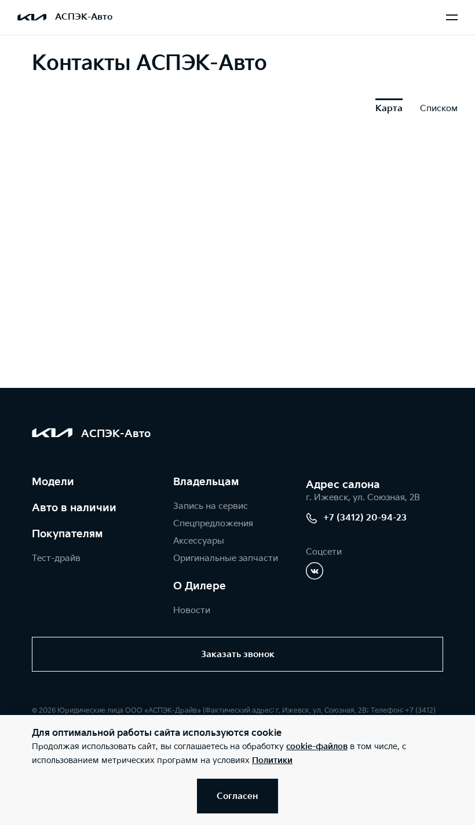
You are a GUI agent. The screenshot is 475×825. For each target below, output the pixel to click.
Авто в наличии (74, 508)
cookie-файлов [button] (317, 746)
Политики (272, 760)
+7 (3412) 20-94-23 (365, 517)
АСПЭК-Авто (83, 17)
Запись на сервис (210, 506)
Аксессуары (198, 541)
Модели (53, 482)
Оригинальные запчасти (225, 558)
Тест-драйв (56, 558)
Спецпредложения (213, 523)
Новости (191, 610)
